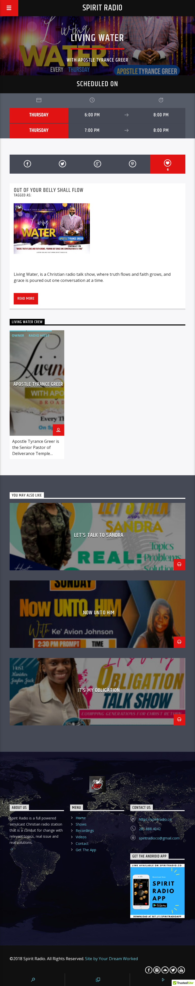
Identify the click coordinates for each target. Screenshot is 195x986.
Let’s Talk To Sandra (98, 535)
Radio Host (39, 335)
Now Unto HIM (99, 612)
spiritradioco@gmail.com (159, 838)
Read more (26, 298)
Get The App (86, 849)
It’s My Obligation (99, 690)
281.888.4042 (150, 828)
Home (81, 817)
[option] (37, 394)
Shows (81, 824)
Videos (81, 836)
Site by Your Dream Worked (111, 958)
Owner (18, 335)
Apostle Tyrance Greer (38, 384)
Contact (82, 843)
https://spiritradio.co (155, 819)
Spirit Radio (103, 8)
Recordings (85, 830)
